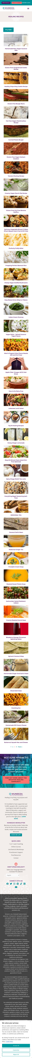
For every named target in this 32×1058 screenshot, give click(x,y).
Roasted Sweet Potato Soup (16, 584)
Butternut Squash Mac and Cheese (16, 742)
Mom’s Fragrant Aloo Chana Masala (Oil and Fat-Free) (16, 354)
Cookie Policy (9, 1041)
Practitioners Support (16, 852)
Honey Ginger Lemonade (16, 443)
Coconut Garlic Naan (16, 532)
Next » (20, 747)
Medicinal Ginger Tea (16, 549)
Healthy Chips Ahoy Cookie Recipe (16, 86)
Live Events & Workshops (16, 849)
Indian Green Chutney (16, 317)
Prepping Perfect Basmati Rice (16, 265)
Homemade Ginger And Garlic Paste (16, 673)
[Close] (30, 1022)
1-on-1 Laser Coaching (16, 844)
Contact (16, 858)
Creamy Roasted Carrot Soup (16, 620)
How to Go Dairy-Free (16, 391)
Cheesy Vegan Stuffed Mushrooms (16, 283)
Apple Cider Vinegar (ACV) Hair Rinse (16, 373)
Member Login (26, 2)
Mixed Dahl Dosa (16, 691)
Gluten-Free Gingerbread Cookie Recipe (16, 68)
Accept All (16, 1045)
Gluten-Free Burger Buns (16, 104)
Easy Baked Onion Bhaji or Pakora (16, 300)
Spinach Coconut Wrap (16, 656)
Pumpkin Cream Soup (16, 567)
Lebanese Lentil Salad (16, 408)
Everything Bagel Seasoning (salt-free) (16, 497)
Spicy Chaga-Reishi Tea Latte (16, 479)
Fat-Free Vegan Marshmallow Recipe (16, 121)
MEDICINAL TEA (16, 515)
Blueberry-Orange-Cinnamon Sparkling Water (16, 638)
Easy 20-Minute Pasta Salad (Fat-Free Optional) (16, 461)
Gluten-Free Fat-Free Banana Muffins (16, 211)
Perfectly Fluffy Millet (16, 248)
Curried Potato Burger (16, 140)
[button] (28, 8)
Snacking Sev (16, 708)
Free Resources (16, 855)
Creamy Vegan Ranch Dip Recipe (16, 193)
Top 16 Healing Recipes (16, 425)
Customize (16, 1050)
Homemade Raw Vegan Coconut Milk (16, 49)
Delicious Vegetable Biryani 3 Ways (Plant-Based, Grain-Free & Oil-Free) (16, 230)
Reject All (16, 1054)
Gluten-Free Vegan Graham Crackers (16, 158)
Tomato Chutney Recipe (16, 176)
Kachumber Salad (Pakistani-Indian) (16, 602)
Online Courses (16, 847)
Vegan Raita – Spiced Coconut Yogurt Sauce (16, 335)
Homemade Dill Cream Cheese (16, 725)
